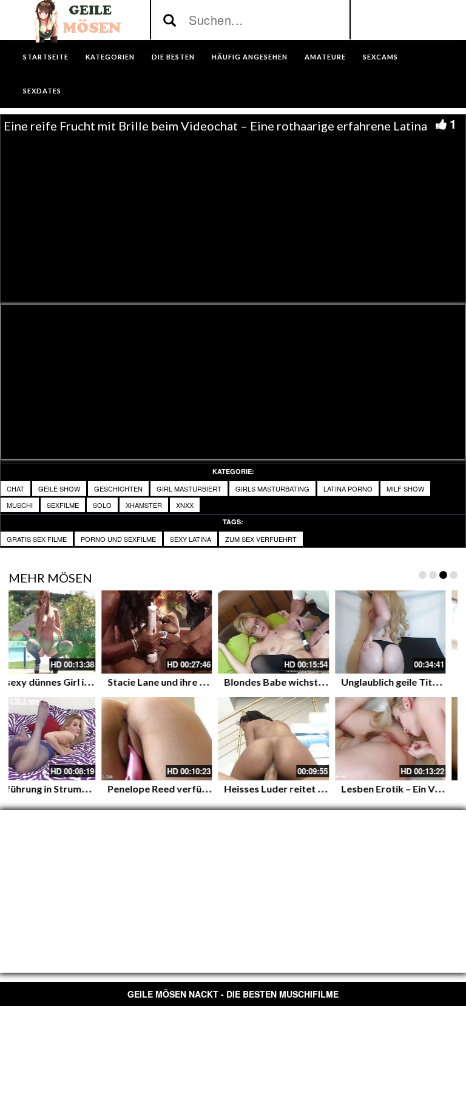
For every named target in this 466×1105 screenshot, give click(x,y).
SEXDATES (42, 91)
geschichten (118, 488)
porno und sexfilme (118, 539)
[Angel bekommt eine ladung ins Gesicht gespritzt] (327, 632)
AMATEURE (325, 57)
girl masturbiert (189, 488)
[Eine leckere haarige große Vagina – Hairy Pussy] (93, 738)
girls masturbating (272, 488)
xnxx (185, 505)
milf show (405, 488)
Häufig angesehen (250, 57)
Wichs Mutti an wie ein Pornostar (236, 682)
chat (15, 488)
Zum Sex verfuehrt (261, 539)
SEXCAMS (380, 57)
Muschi (20, 505)
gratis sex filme (37, 539)
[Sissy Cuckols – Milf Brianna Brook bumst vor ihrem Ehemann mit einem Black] (210, 738)
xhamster (144, 505)
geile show (59, 488)
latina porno (348, 488)
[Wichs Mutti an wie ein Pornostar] (210, 632)
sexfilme (63, 505)
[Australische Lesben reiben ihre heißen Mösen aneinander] (93, 632)
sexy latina (190, 539)
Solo (102, 505)
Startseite (46, 57)
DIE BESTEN (173, 57)
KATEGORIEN (110, 57)
